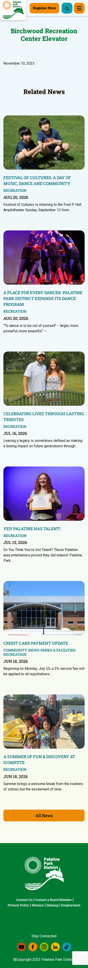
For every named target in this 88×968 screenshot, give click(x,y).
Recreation (15, 190)
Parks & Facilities (58, 650)
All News (44, 815)
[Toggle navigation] (79, 8)
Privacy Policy (18, 905)
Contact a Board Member (53, 900)
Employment (70, 905)
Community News (21, 650)
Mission (38, 905)
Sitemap (52, 905)
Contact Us (24, 900)
